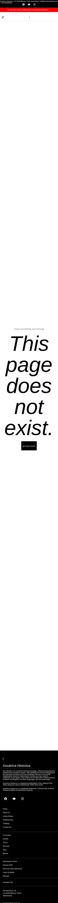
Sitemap (6, 876)
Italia (4, 850)
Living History (8, 816)
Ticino (5, 842)
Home (5, 809)
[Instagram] (34, 4)
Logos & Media (8, 872)
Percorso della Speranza (12, 869)
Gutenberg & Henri (10, 861)
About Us (6, 813)
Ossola (5, 839)
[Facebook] (23, 4)
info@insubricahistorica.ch (49, 1)
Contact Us (7, 827)
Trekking (6, 824)
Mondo (5, 853)
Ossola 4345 (8, 865)
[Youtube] (29, 4)
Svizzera (6, 846)
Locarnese (7, 835)
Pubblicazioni (8, 820)
